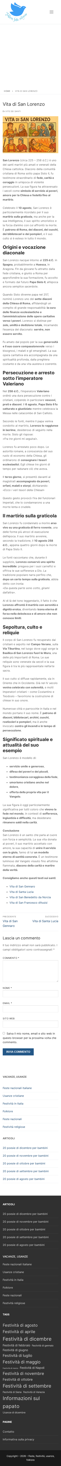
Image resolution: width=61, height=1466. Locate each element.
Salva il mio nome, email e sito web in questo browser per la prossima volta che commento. (29, 1038)
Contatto (8, 1431)
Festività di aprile (19, 1331)
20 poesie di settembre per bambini (26, 1171)
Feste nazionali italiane (17, 1088)
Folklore (8, 1111)
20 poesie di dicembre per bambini (25, 1148)
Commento (11, 958)
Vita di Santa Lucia (21, 891)
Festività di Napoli (32, 1368)
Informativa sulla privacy (18, 1439)
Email (7, 1003)
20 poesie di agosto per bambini (24, 1179)
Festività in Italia (13, 1103)
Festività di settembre (27, 1386)
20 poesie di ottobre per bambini (24, 1163)
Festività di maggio (21, 1361)
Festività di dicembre (27, 1339)
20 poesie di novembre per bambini (25, 1155)
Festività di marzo (10, 1368)
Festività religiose (14, 1126)
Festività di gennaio (43, 1345)
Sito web (9, 1018)
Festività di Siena (12, 1392)
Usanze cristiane (13, 1095)
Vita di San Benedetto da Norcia (30, 897)
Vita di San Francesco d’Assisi (28, 902)
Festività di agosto (20, 1325)
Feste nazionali (12, 1119)
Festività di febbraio (16, 1345)
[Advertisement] (30, 56)
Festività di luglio (17, 1355)
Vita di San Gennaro (22, 886)
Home (7, 91)
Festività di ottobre (18, 1379)
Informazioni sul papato (21, 1402)
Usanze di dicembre (14, 1412)
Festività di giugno (15, 1350)
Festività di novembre (23, 1373)
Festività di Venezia (34, 1392)
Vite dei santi (13, 111)
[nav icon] (51, 12)
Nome (7, 988)
